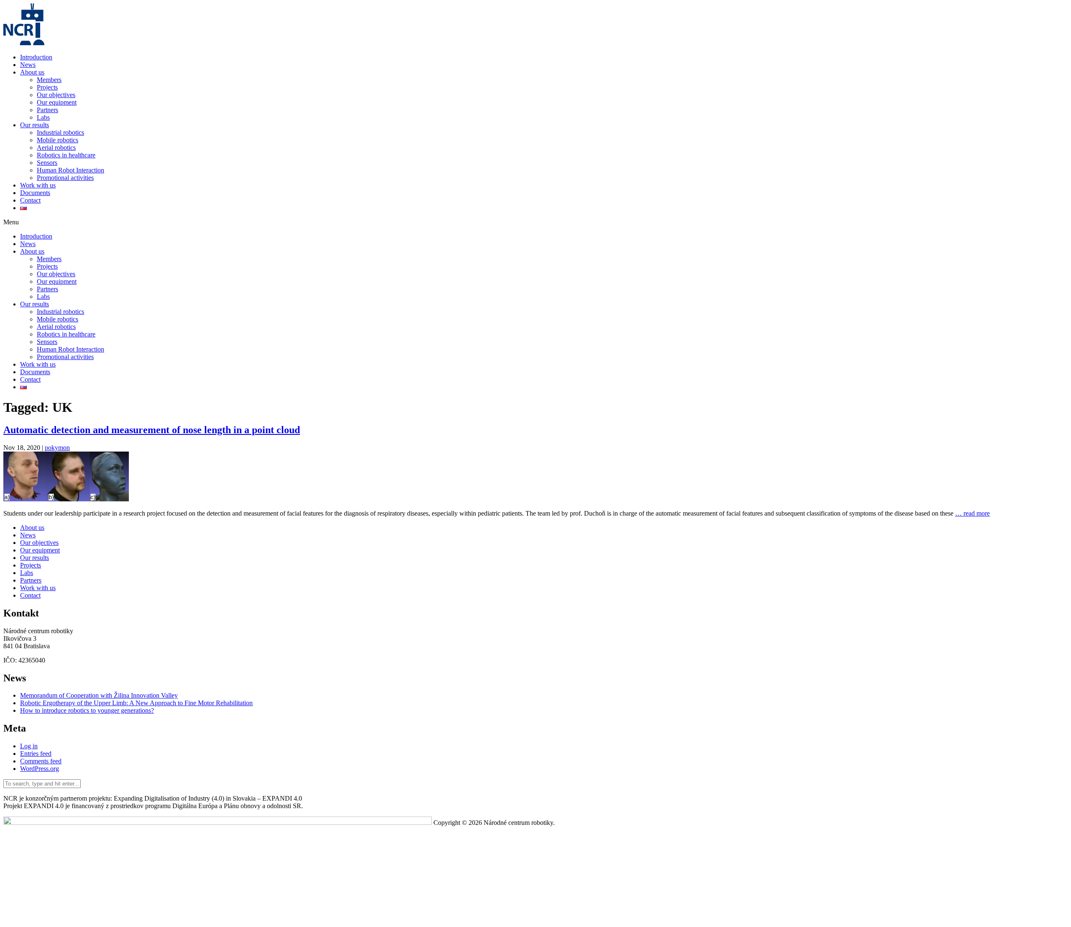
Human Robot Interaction (70, 170)
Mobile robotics (57, 140)
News (28, 64)
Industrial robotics (60, 132)
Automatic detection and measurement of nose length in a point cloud (151, 429)
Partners (47, 109)
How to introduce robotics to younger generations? (87, 710)
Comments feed (40, 761)
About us (32, 72)
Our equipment (57, 102)
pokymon (57, 447)
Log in (29, 746)
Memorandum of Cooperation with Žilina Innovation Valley (99, 695)
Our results (34, 124)
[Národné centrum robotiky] (23, 42)
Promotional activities (65, 177)
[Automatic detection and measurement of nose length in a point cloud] (66, 499)
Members (49, 79)
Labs (43, 117)
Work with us (38, 185)
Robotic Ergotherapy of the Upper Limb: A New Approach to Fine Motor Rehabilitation (136, 702)
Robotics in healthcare (66, 155)
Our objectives (56, 94)
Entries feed (35, 753)
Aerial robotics (56, 147)
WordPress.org (39, 768)
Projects (47, 87)
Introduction (36, 57)
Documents (35, 192)
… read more (972, 513)
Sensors (47, 162)
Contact (30, 200)
